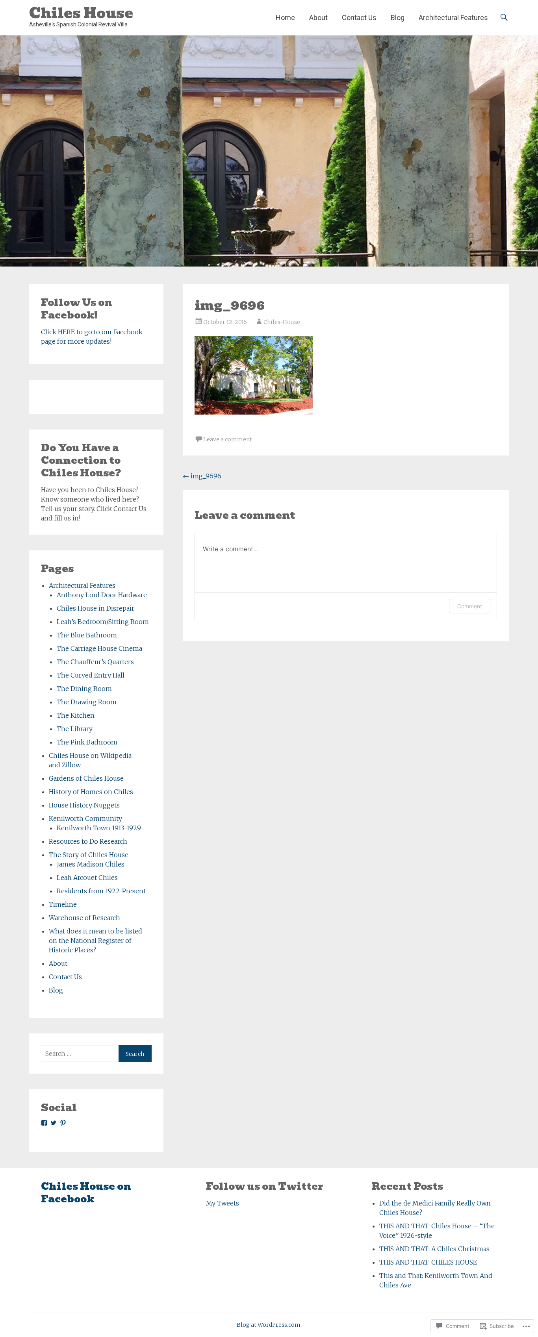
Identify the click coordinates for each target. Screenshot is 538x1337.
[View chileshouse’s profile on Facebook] (44, 1123)
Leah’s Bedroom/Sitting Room (103, 622)
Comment (469, 606)
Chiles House (81, 13)
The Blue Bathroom (87, 635)
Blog (397, 17)
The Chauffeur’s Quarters (95, 662)
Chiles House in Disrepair (95, 608)
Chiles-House (281, 322)
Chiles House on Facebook (86, 1192)
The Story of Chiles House (88, 855)
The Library (75, 729)
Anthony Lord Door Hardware (102, 595)
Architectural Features (453, 17)
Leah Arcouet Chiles (87, 877)
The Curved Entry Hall (90, 675)
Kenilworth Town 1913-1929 (99, 828)
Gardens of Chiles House (86, 778)
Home (285, 17)
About (318, 17)
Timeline (63, 904)
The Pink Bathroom (87, 742)
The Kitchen (76, 715)
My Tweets (222, 1203)
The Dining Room (84, 689)
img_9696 (202, 476)
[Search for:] (80, 1053)
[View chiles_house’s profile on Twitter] (53, 1123)
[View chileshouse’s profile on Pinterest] (63, 1123)
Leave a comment (227, 439)
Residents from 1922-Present (101, 891)
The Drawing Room (87, 702)
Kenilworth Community (85, 818)
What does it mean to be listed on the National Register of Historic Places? (95, 940)
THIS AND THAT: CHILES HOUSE (428, 1262)
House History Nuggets (84, 805)
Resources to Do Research (88, 841)
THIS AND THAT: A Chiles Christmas (434, 1249)
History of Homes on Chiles (91, 792)
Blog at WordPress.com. (269, 1324)
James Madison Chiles (90, 864)
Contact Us (359, 17)
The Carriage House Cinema (99, 648)
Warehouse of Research (84, 918)
